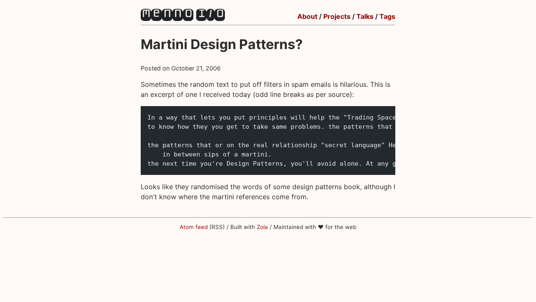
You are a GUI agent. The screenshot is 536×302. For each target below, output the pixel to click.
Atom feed (194, 227)
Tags (387, 16)
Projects (336, 16)
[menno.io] (183, 18)
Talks (365, 16)
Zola (262, 227)
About (307, 16)
